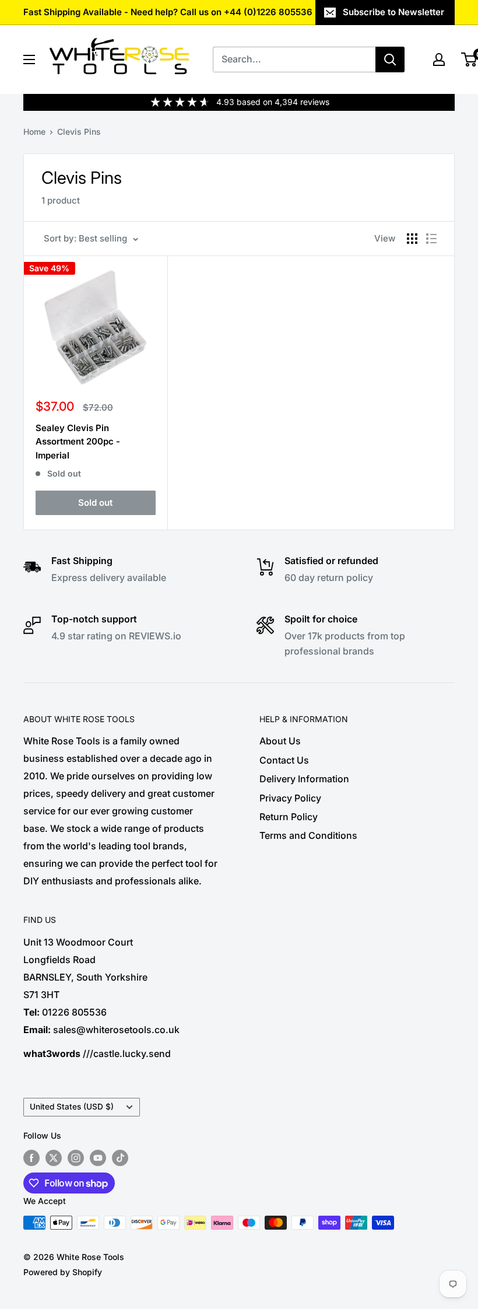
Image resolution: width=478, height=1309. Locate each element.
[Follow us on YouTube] (98, 1158)
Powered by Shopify (62, 1272)
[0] (469, 59)
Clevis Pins (79, 131)
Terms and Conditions (308, 835)
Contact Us (284, 760)
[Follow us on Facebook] (31, 1158)
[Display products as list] (431, 238)
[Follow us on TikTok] (120, 1158)
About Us (280, 741)
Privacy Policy (290, 798)
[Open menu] (29, 59)
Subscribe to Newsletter (393, 12)
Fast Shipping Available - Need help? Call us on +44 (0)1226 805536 (167, 12)
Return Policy (288, 816)
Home (34, 131)
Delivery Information (304, 779)
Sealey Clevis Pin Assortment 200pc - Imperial (78, 441)
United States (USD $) (72, 1106)
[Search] (390, 59)
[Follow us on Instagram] (76, 1158)
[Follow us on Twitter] (53, 1158)
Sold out (95, 502)
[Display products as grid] (412, 238)
